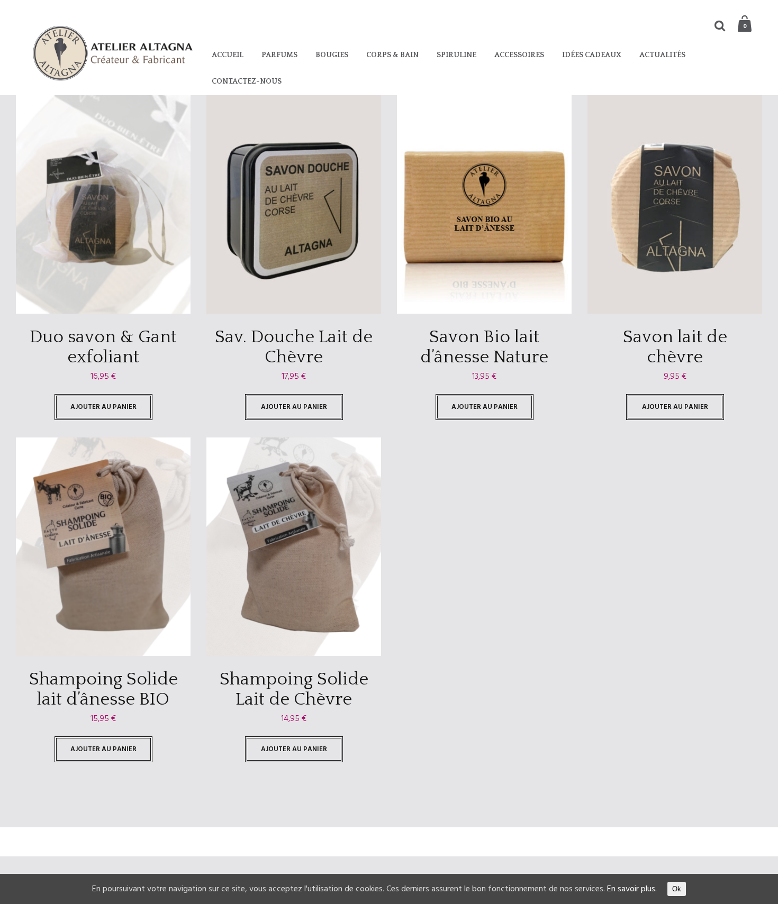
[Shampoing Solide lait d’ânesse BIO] (103, 546)
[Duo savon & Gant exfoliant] (103, 204)
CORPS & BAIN (392, 55)
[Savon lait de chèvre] (674, 204)
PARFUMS (279, 55)
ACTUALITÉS (662, 55)
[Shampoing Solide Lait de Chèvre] (293, 546)
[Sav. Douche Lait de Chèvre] (293, 204)
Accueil (227, 55)
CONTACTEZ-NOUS (247, 81)
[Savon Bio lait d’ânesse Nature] (484, 204)
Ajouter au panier (103, 407)
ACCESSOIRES (519, 55)
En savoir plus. (632, 889)
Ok (676, 889)
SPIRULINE (456, 55)
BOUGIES (331, 55)
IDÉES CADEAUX (591, 55)
